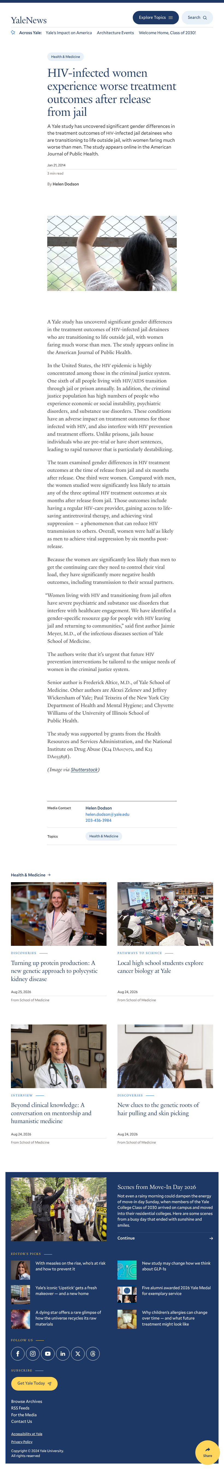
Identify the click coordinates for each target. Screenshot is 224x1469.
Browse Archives (26, 1401)
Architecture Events (115, 33)
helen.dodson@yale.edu (107, 814)
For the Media (24, 1415)
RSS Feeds (20, 1408)
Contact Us (21, 1421)
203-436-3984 (98, 820)
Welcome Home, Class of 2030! (167, 33)
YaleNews (29, 21)
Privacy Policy (22, 1441)
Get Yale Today (31, 1383)
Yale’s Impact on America (69, 33)
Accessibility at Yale (26, 1433)
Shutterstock (84, 769)
